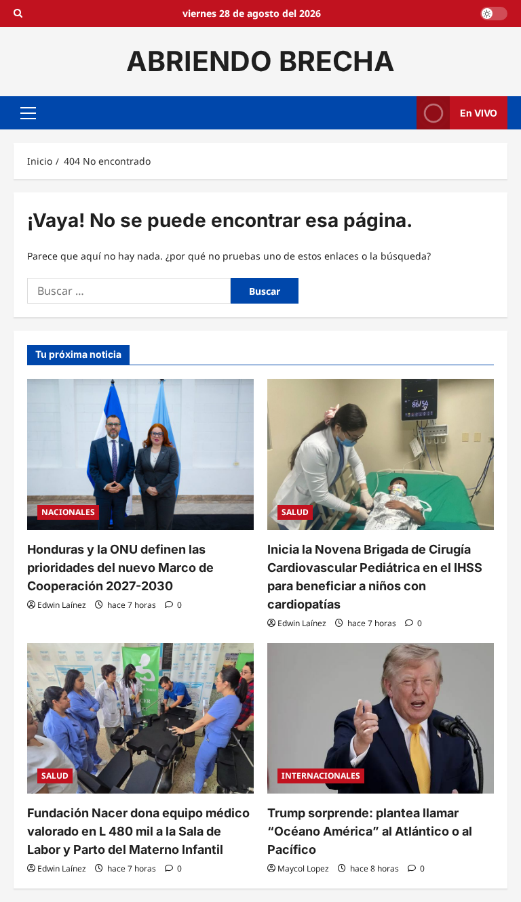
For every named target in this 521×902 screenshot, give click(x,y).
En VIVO (478, 112)
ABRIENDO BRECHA (260, 61)
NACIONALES (68, 512)
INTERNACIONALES (321, 775)
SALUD (295, 512)
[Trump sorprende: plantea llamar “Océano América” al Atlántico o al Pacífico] (380, 718)
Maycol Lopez (303, 868)
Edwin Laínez (61, 605)
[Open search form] (18, 13)
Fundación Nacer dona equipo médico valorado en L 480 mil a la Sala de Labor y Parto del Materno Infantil (138, 831)
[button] (28, 112)
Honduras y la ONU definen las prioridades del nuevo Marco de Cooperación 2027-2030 (120, 567)
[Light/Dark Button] (493, 13)
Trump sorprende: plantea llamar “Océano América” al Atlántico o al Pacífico (369, 831)
